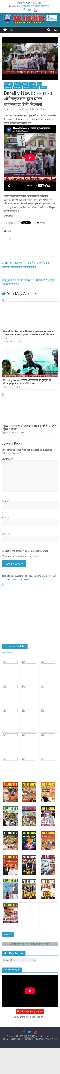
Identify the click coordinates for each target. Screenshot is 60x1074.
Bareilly (8, 84)
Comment (7, 458)
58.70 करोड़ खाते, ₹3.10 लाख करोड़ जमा (33, 4)
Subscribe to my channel (31, 1011)
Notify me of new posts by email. (21, 556)
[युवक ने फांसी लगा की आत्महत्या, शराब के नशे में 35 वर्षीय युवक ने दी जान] (30, 394)
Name (5, 500)
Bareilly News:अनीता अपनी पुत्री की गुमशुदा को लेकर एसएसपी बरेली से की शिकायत (27, 381)
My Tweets (7, 652)
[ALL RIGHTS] (5, 30)
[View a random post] (55, 30)
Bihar (17, 84)
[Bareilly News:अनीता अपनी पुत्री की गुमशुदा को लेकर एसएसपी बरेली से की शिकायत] (30, 349)
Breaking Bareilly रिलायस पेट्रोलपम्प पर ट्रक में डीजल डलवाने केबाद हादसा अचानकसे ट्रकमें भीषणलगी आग (28, 334)
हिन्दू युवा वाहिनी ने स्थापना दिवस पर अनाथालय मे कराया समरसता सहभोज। (28, 282)
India (33, 84)
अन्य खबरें (17, 87)
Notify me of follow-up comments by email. (26, 550)
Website (6, 533)
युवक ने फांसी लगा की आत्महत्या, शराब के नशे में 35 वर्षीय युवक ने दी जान (30, 427)
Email (5, 517)
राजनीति (26, 87)
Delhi (25, 84)
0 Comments (44, 109)
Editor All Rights (28, 109)
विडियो (43, 87)
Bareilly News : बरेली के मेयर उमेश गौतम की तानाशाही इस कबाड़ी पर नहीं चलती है (26, 265)
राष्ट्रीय (35, 87)
